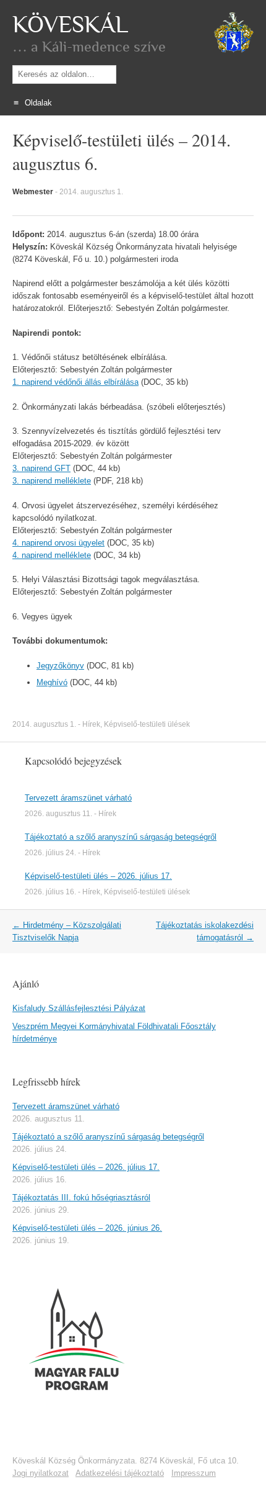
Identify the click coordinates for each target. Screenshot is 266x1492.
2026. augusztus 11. (58, 813)
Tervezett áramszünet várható (78, 797)
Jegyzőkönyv (60, 665)
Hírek (91, 724)
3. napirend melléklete (51, 480)
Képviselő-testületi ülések (147, 724)
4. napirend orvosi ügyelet (58, 542)
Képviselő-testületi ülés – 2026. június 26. (87, 1228)
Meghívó (51, 682)
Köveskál (70, 24)
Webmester (32, 191)
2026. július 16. (50, 892)
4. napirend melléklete (51, 555)
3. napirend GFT (41, 468)
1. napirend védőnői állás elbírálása (75, 382)
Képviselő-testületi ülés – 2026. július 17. (98, 876)
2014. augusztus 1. (91, 191)
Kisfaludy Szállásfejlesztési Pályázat (78, 1008)
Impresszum (193, 1473)
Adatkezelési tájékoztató (119, 1473)
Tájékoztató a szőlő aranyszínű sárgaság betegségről (121, 837)
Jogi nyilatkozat (40, 1473)
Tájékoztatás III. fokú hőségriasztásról (81, 1197)
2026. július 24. (50, 852)
